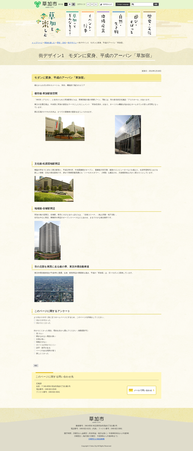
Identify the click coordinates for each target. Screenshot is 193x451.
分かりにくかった (43, 323)
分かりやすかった (43, 320)
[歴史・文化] (149, 24)
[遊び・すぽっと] (134, 24)
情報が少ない (41, 342)
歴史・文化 (61, 43)
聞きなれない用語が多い (46, 336)
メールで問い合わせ (143, 390)
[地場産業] (103, 24)
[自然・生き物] (118, 24)
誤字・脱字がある (43, 348)
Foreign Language (123, 4)
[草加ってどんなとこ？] (72, 24)
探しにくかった (42, 353)
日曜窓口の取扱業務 (96, 439)
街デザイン (72, 43)
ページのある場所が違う (46, 351)
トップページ (37, 43)
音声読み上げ (107, 4)
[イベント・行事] (87, 24)
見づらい (39, 333)
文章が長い (40, 339)
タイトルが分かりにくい (46, 345)
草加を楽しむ (49, 43)
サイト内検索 (133, 4)
